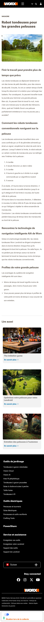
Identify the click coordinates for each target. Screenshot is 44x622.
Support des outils (10, 548)
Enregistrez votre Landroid (13, 544)
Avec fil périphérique (11, 479)
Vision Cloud (8, 471)
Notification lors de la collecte (16, 619)
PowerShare (10, 526)
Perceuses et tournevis (12, 506)
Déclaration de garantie (8, 606)
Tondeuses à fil (9, 494)
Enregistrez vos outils (11, 540)
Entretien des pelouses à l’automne (21, 442)
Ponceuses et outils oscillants (15, 514)
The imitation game (13, 356)
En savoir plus (10, 360)
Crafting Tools (9, 518)
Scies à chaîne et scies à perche (15, 486)
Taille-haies (8, 490)
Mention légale (33, 603)
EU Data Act (24, 600)
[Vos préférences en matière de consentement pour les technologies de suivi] (4, 618)
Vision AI (6, 475)
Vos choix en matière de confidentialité (25, 614)
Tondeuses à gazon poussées (15, 482)
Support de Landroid (11, 552)
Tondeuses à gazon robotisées (15, 467)
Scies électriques (10, 510)
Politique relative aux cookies (19, 603)
